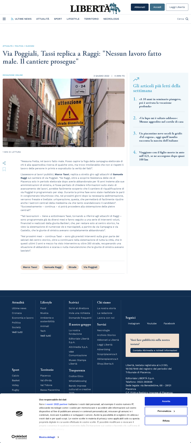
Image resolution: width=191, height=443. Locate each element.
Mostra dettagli (47, 437)
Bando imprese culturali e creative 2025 (80, 389)
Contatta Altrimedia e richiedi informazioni (155, 350)
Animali (44, 326)
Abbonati (139, 7)
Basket (16, 380)
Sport (58, 18)
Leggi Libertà (177, 7)
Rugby (15, 389)
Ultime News (23, 18)
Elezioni (30, 46)
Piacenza (45, 375)
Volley (15, 385)
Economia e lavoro (23, 317)
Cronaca (17, 313)
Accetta (166, 401)
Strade (72, 267)
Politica (19, 46)
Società (16, 327)
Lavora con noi (105, 317)
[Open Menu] (4, 19)
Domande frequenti (80, 317)
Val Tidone (46, 385)
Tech (43, 330)
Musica (44, 313)
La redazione (104, 313)
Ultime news (19, 308)
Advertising (103, 349)
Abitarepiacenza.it (107, 358)
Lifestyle (73, 18)
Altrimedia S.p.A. (78, 347)
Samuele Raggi (52, 267)
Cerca (180, 18)
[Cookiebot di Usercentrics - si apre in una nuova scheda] (19, 437)
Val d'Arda (46, 380)
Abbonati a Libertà (108, 339)
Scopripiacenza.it (107, 354)
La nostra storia (106, 308)
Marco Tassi (30, 267)
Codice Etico (76, 376)
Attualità (42, 18)
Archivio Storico (106, 335)
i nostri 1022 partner (56, 404)
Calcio (15, 375)
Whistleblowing (78, 381)
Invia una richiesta (79, 313)
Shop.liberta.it (105, 363)
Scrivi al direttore (79, 308)
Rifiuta (166, 420)
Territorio (91, 18)
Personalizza (164, 411)
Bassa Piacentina (50, 389)
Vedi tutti (17, 332)
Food (43, 308)
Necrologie (111, 18)
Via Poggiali (90, 267)
